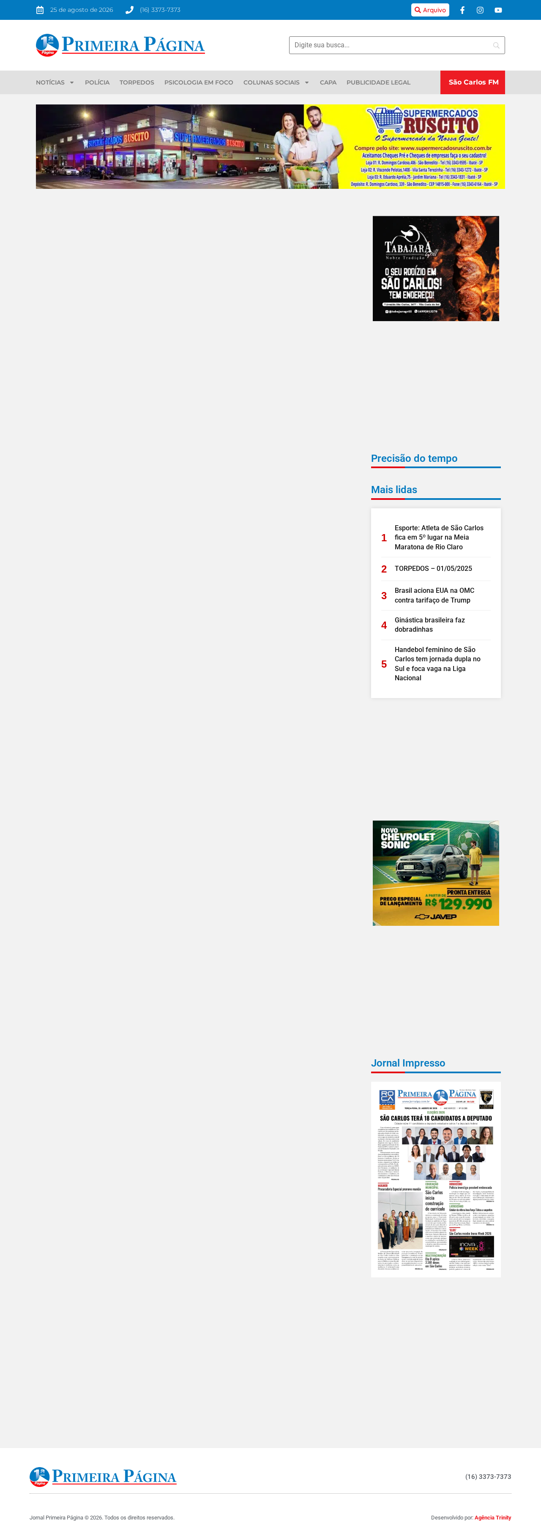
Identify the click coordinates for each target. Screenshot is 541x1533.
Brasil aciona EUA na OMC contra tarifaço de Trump (434, 595)
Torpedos (137, 82)
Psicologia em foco (198, 82)
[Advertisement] (436, 392)
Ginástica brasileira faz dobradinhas (430, 624)
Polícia (97, 82)
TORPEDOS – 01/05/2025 (433, 569)
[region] (431, 1471)
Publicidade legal (378, 82)
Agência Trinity (493, 1517)
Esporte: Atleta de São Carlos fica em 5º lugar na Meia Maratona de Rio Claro (439, 537)
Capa (328, 82)
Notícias (50, 82)
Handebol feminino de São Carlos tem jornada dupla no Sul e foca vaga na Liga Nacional (438, 664)
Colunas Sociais (271, 82)
